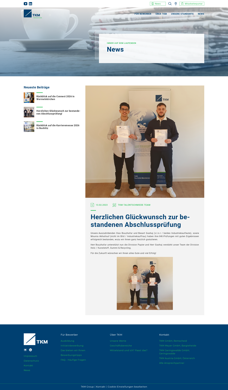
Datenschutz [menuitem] (31, 361)
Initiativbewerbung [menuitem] (72, 345)
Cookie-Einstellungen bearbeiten (127, 387)
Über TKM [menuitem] (161, 14)
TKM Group (87, 387)
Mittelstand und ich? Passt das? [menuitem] (129, 350)
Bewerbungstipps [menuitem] (71, 355)
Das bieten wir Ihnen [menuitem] (73, 350)
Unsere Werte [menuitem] (118, 341)
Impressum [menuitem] (30, 356)
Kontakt (101, 387)
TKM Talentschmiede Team (133, 205)
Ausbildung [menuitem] (67, 341)
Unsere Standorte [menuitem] (182, 14)
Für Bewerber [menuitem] (143, 14)
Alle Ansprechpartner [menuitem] (171, 363)
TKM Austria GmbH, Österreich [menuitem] (177, 358)
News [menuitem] (201, 14)
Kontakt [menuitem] (28, 365)
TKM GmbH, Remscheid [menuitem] (173, 341)
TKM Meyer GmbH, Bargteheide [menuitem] (177, 345)
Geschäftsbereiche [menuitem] (121, 345)
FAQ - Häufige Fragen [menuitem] (73, 360)
